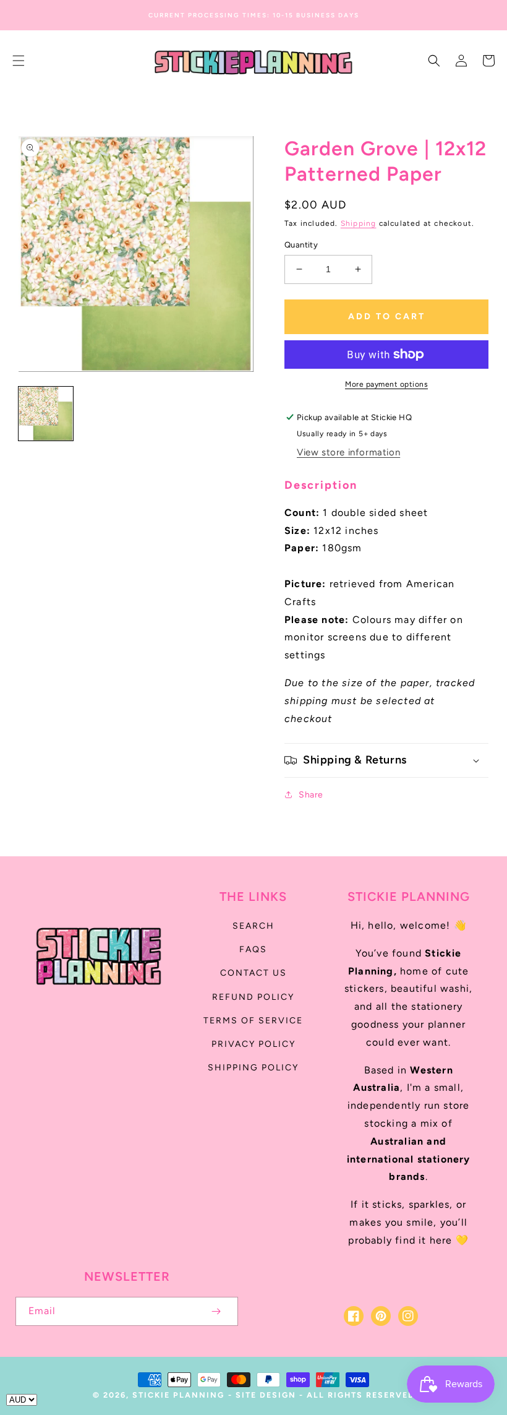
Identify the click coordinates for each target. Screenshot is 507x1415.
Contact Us (253, 973)
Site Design (266, 1395)
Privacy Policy (253, 1044)
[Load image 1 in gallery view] (46, 414)
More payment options (386, 384)
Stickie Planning (178, 1395)
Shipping (359, 223)
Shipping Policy (253, 1067)
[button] (18, 60)
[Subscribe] (215, 1311)
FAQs (253, 949)
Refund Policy (253, 997)
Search (253, 926)
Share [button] (311, 794)
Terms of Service (253, 1020)
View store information (348, 452)
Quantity (301, 244)
